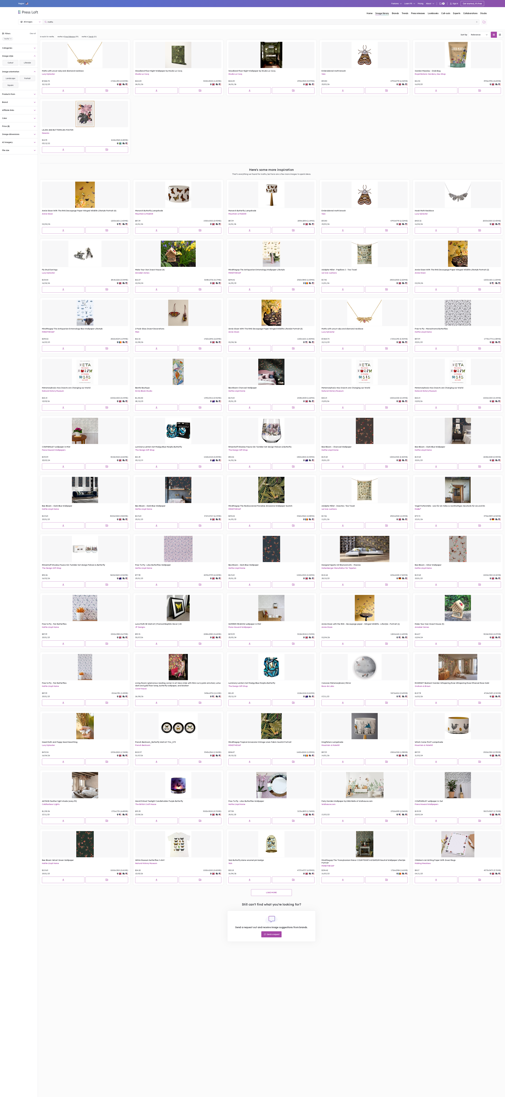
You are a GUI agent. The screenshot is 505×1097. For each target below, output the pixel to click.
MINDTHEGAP (234, 273)
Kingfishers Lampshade (332, 742)
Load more (271, 892)
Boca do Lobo (328, 686)
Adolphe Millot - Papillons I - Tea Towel (339, 270)
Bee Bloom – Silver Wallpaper (428, 565)
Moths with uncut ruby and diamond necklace (63, 71)
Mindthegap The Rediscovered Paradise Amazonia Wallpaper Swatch (260, 506)
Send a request (272, 934)
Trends (405, 13)
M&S (137, 332)
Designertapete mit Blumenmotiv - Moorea (341, 565)
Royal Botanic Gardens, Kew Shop (430, 74)
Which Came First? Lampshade (429, 742)
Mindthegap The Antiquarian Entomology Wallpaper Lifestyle (256, 270)
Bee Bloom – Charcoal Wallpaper (336, 447)
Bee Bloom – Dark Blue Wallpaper (430, 447)
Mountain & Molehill (144, 214)
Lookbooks (433, 13)
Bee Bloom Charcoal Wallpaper (242, 388)
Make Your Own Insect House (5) (429, 624)
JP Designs (140, 627)
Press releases (418, 13)
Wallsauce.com (328, 804)
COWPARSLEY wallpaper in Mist (56, 447)
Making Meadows (423, 863)
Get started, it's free (472, 3)
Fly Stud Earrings (49, 270)
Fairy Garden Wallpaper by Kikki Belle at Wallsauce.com (347, 801)
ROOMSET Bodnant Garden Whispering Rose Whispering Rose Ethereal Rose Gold (452, 683)
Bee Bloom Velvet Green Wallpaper (58, 860)
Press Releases (69, 37)
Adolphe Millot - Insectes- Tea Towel (338, 506)
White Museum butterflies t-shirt (150, 860)
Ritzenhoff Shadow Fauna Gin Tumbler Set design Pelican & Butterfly (259, 447)
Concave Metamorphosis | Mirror (336, 683)
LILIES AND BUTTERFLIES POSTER (57, 130)
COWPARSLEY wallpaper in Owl (429, 801)
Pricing (420, 3)
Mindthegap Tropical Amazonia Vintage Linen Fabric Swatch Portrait (259, 742)
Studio (483, 13)
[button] (23, 3)
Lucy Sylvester (48, 74)
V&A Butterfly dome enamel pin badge (246, 860)
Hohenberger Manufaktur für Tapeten (339, 568)
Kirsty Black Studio (143, 391)
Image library (382, 13)
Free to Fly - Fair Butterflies (54, 624)
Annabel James (142, 273)
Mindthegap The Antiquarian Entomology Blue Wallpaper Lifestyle (72, 329)
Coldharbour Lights (50, 804)
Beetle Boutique (142, 388)
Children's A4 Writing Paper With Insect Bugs (435, 860)
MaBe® (418, 509)
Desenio (45, 133)
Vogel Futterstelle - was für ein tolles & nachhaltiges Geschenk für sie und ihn (450, 506)
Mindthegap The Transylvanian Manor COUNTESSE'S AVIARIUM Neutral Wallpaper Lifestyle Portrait (363, 861)
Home (370, 13)
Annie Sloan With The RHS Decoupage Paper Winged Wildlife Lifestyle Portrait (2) (452, 270)
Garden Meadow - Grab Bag (427, 71)
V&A (323, 74)
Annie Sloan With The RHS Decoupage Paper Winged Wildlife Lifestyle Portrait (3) (265, 329)
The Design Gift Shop (144, 450)
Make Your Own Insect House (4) (149, 270)
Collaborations (470, 13)
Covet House (141, 688)
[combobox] (479, 35)
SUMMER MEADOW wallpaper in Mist (244, 624)
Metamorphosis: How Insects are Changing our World (66, 388)
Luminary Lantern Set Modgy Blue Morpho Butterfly (158, 447)
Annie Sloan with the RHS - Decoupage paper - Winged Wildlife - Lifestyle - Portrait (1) (361, 624)
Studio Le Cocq (142, 74)
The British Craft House (145, 804)
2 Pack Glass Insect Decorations (149, 329)
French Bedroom (142, 745)
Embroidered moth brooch (334, 71)
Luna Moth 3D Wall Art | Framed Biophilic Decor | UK (158, 624)
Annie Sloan (47, 214)
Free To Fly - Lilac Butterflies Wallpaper (153, 565)
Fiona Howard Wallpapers (53, 450)
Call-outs (445, 13)
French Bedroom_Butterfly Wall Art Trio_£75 (155, 742)
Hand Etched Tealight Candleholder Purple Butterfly (159, 801)
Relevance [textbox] (476, 35)
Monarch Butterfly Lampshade (149, 210)
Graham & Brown (422, 686)
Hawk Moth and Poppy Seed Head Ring (59, 742)
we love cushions (329, 273)
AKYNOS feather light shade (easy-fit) (59, 801)
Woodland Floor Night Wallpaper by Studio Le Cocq (158, 71)
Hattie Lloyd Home (423, 332)
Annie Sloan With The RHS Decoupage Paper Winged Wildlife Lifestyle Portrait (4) (79, 210)
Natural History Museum (53, 391)
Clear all (33, 33)
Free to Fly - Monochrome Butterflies (431, 329)
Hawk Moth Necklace (424, 210)
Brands (395, 13)
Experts (456, 13)
